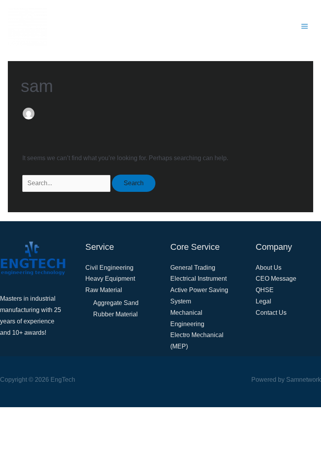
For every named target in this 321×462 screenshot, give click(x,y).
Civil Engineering (109, 267)
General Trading (192, 267)
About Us (268, 267)
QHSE (265, 290)
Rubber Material (115, 314)
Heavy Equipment (110, 278)
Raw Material (103, 290)
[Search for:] (67, 183)
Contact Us (271, 312)
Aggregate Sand (116, 303)
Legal (263, 301)
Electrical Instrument (198, 278)
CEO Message (276, 278)
